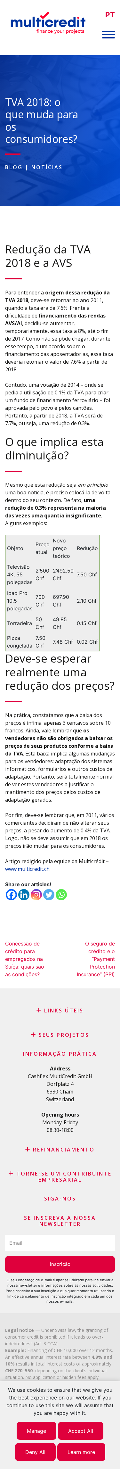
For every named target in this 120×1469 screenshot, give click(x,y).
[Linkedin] (23, 894)
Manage (36, 1431)
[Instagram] (36, 894)
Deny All (35, 1452)
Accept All (80, 1431)
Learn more (81, 1452)
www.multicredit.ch (27, 868)
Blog (14, 167)
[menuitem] (110, 15)
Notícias (47, 167)
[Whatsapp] (61, 894)
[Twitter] (48, 894)
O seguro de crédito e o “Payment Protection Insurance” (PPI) (96, 959)
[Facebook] (11, 894)
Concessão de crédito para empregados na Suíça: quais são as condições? (24, 959)
